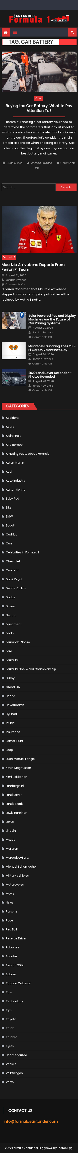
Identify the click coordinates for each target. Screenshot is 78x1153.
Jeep (9, 750)
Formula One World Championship (31, 669)
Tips (9, 1010)
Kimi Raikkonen (16, 777)
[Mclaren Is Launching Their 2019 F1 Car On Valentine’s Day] (14, 350)
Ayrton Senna (15, 489)
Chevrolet (13, 561)
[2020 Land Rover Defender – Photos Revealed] (14, 377)
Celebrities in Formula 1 (22, 552)
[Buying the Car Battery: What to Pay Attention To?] (39, 72)
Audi (9, 472)
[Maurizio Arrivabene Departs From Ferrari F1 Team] (39, 229)
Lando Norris (14, 804)
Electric (11, 615)
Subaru (11, 974)
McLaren (12, 849)
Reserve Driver (16, 938)
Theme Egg (65, 1148)
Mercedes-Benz (17, 858)
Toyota (11, 1019)
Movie (10, 893)
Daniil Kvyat (14, 579)
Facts (10, 633)
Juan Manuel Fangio (20, 759)
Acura (10, 427)
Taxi (9, 992)
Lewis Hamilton (16, 813)
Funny (10, 678)
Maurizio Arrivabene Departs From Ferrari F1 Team (33, 267)
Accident (12, 418)
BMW (9, 516)
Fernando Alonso (18, 642)
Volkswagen (14, 1073)
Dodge (10, 597)
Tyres (10, 1046)
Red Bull (11, 929)
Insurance (13, 732)
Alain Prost (13, 436)
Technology (14, 1001)
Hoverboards (15, 705)
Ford (9, 651)
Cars (38, 98)
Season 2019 (15, 965)
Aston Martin (15, 463)
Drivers (11, 606)
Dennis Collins (16, 588)
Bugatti (11, 525)
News (9, 902)
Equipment (14, 624)
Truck (10, 1028)
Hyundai (11, 714)
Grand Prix (13, 687)
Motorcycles (15, 884)
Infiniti (10, 723)
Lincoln (11, 831)
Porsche (11, 911)
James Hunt (14, 741)
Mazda (10, 840)
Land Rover (14, 795)
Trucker (11, 1037)
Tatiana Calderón (18, 983)
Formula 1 (9, 257)
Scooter (11, 956)
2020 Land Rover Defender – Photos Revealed (50, 374)
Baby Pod (12, 498)
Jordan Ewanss (41, 163)
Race (9, 920)
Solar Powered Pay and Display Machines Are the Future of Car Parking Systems (52, 319)
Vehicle (11, 1064)
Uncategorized (16, 1055)
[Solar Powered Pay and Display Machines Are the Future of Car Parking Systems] (14, 320)
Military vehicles (17, 875)
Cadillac (11, 534)
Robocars (12, 947)
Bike (8, 507)
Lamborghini (15, 786)
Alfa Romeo (14, 445)
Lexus (10, 822)
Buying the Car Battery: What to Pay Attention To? (39, 108)
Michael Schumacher (21, 866)
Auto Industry (15, 480)
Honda (10, 696)
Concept (12, 570)
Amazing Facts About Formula (28, 454)
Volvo (10, 1082)
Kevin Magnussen (18, 768)
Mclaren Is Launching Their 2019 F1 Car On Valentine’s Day (52, 348)
